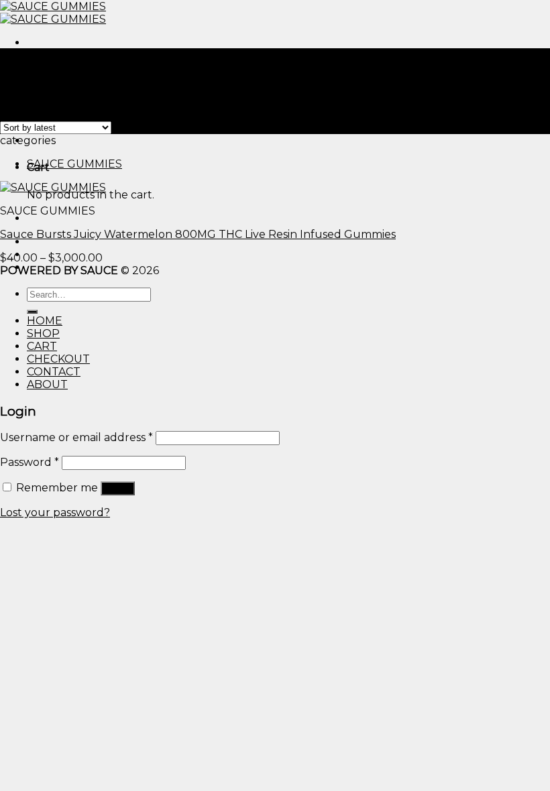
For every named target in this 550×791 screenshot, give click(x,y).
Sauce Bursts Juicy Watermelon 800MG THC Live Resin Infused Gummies (198, 234)
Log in (117, 488)
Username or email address (76, 437)
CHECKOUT (58, 359)
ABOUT (47, 384)
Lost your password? (55, 512)
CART (42, 346)
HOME (44, 320)
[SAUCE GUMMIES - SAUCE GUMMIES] (53, 12)
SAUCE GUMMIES (74, 164)
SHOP (43, 333)
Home (16, 67)
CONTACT (53, 371)
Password (29, 462)
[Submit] (32, 312)
